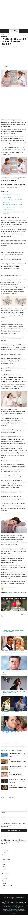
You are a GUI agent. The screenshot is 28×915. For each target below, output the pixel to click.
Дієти (3, 854)
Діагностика (6, 202)
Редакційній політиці (7, 905)
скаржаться (16, 310)
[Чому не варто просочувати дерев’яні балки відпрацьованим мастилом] (4, 761)
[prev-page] (13, 792)
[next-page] (15, 792)
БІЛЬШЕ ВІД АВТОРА (17, 750)
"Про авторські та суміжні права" (10, 903)
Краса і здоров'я (6, 859)
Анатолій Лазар (6, 46)
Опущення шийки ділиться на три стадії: (13, 199)
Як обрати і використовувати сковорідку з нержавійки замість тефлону (17, 787)
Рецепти (4, 869)
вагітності (16, 345)
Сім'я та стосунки (6, 880)
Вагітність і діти (5, 850)
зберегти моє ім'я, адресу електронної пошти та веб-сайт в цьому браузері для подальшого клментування (13, 825)
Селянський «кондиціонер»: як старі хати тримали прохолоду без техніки (17, 781)
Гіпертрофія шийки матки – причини (12, 194)
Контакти (14, 898)
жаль (4, 240)
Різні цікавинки (5, 873)
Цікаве (3, 888)
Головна (5, 895)
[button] (2, 31)
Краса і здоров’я (20, 895)
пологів (3, 492)
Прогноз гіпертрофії (8, 209)
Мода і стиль (5, 861)
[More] (17, 66)
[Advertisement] (14, 15)
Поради (4, 866)
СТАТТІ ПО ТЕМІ (5, 750)
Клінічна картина (7, 197)
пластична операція (6, 438)
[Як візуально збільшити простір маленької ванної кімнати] (4, 768)
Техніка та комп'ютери (7, 885)
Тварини (4, 883)
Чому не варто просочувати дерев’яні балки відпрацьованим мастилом (17, 761)
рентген (10, 330)
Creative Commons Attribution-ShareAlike (15, 906)
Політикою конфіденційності (12, 910)
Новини (4, 864)
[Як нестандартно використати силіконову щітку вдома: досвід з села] (4, 755)
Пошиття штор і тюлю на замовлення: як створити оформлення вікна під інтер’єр (17, 774)
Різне (3, 871)
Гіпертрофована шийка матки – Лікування (13, 204)
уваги (8, 133)
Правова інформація (20, 897)
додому (2, 34)
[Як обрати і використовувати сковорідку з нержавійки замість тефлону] (4, 787)
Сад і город (4, 878)
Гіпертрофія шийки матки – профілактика (13, 207)
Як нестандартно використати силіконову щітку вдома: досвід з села (17, 755)
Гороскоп (4, 852)
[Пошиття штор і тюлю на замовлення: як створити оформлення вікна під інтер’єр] (4, 774)
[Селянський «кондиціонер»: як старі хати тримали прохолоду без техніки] (4, 781)
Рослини (4, 876)
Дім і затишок (8, 34)
